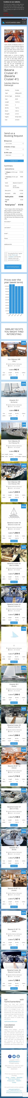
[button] (5, 35)
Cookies (13, 1077)
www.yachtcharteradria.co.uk (14, 1092)
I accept (6, 13)
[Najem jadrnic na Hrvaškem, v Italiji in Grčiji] (22, 19)
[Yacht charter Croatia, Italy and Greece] (24, 19)
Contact (14, 1082)
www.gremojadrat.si (14, 1089)
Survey (7, 1077)
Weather (18, 1080)
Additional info (8, 244)
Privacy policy (11, 1080)
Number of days (10, 146)
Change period (14, 161)
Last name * (7, 227)
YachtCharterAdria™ (14, 1061)
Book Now (14, 377)
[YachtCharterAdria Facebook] (10, 1056)
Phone (6, 238)
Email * (6, 233)
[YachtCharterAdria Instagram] (18, 1056)
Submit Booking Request (13, 267)
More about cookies (8, 15)
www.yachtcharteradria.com (14, 1091)
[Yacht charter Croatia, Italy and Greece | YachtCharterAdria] (11, 22)
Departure (8, 141)
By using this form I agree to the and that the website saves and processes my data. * (15, 257)
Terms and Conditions (13, 255)
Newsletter (19, 1077)
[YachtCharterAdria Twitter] (14, 1056)
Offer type (8, 152)
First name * (7, 221)
